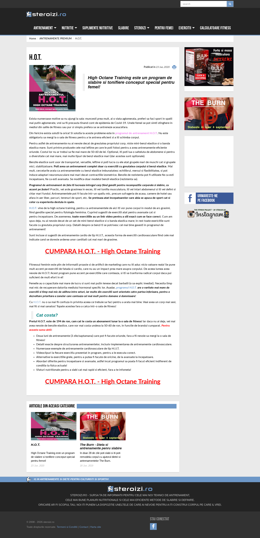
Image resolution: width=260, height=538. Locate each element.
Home (32, 38)
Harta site (95, 526)
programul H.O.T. (126, 287)
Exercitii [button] (185, 28)
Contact (83, 526)
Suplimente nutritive (97, 28)
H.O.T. (37, 302)
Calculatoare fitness (215, 28)
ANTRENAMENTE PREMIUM (55, 38)
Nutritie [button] (68, 28)
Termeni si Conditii (67, 526)
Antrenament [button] (44, 28)
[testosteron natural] (208, 66)
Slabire (123, 28)
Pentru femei (164, 28)
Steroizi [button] (140, 28)
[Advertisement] (208, 161)
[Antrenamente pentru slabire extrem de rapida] (209, 113)
